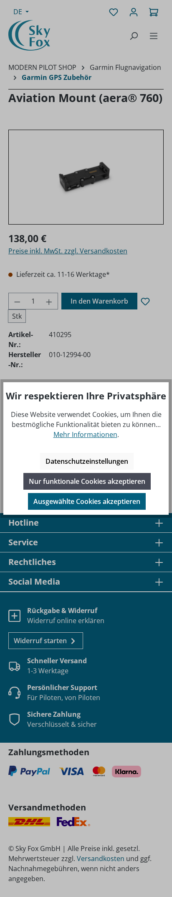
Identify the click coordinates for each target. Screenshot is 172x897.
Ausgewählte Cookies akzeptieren (86, 501)
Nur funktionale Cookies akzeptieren (87, 481)
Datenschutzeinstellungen (87, 461)
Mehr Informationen (85, 434)
